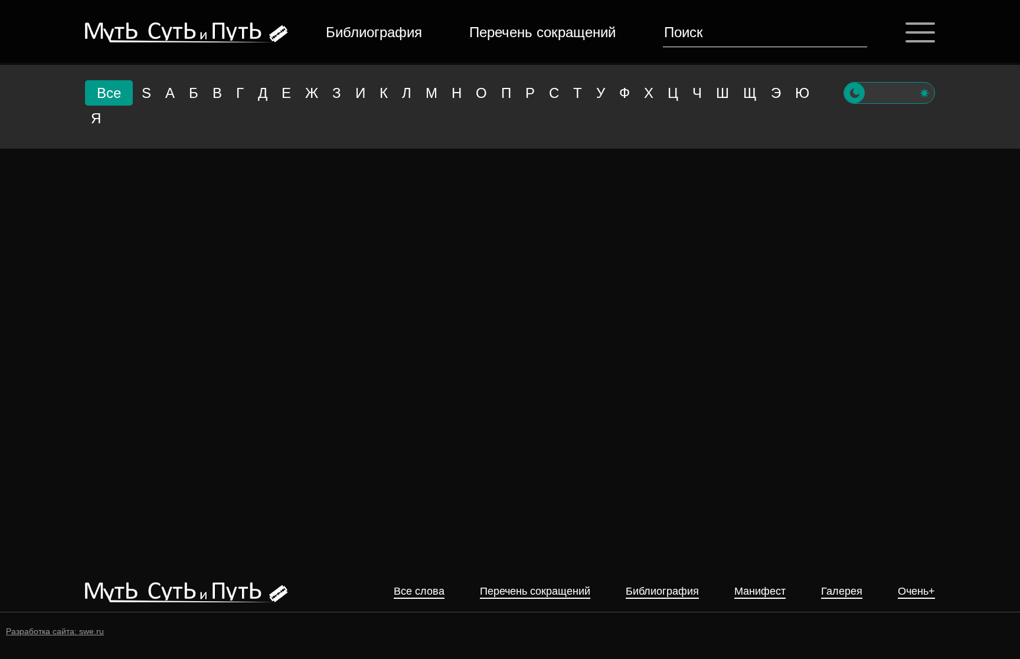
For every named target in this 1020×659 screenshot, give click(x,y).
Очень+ (916, 591)
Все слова (419, 591)
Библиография (374, 32)
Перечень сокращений (542, 32)
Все (109, 93)
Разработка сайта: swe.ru (55, 631)
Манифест (760, 591)
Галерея (841, 591)
